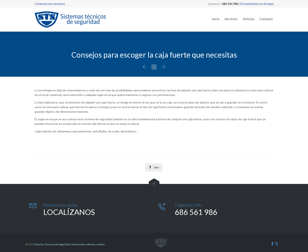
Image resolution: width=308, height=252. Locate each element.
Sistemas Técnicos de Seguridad (52, 244)
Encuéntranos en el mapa (257, 3)
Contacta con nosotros (50, 3)
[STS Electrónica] (71, 19)
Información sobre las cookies (88, 244)
